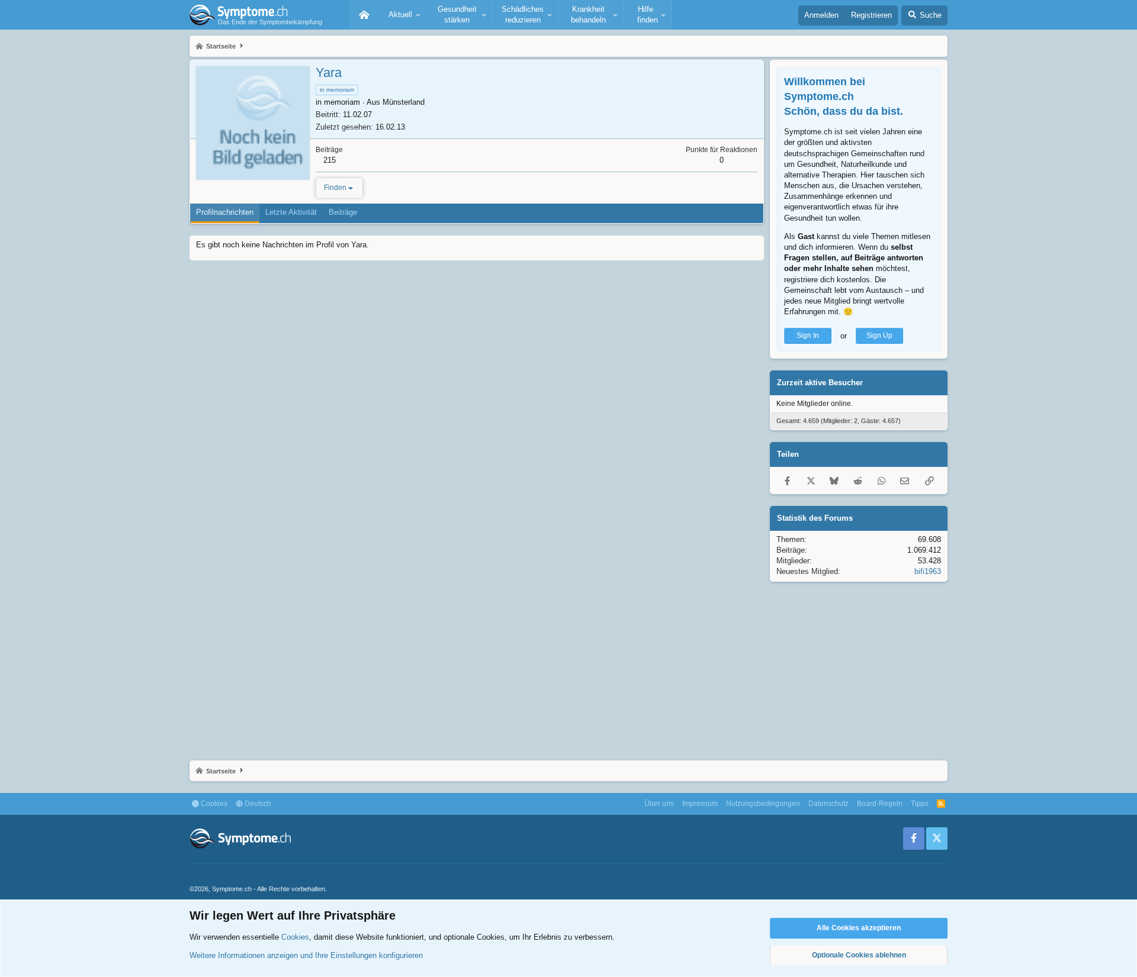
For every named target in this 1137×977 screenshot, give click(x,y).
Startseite (364, 15)
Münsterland (404, 102)
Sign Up (879, 335)
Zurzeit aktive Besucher (820, 382)
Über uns (659, 803)
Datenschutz (828, 803)
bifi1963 (927, 571)
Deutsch (257, 803)
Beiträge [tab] (343, 212)
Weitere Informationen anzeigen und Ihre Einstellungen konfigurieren (306, 955)
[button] (402, 15)
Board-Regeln (879, 803)
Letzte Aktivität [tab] (291, 212)
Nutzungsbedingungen (763, 803)
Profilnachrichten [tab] (224, 212)
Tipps (920, 803)
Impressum (700, 803)
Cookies (213, 803)
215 (329, 160)
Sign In (807, 335)
